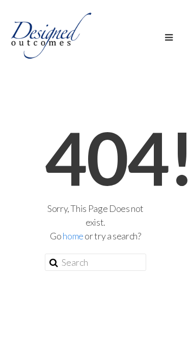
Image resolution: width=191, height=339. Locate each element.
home (73, 235)
